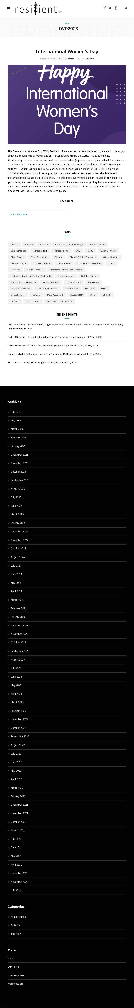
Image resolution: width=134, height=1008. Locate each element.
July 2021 (16, 839)
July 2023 (16, 668)
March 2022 (17, 787)
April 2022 (16, 779)
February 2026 (19, 437)
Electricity (15, 269)
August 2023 (18, 659)
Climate (58, 257)
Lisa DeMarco (71, 288)
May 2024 (16, 582)
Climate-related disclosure (83, 257)
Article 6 (29, 244)
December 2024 (19, 531)
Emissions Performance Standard (66, 269)
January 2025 (18, 523)
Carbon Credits (97, 244)
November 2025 (19, 463)
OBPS (104, 288)
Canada (44, 244)
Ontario (36, 295)
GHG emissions (88, 276)
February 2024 (19, 608)
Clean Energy (17, 257)
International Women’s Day (67, 51)
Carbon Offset (40, 250)
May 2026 (16, 420)
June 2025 (16, 505)
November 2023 (19, 634)
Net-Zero (89, 288)
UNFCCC (15, 301)
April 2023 (16, 693)
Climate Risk (64, 263)
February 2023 (19, 711)
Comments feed (16, 975)
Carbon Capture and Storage (69, 244)
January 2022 (18, 796)
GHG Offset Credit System (23, 282)
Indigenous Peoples (20, 288)
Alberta (14, 244)
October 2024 (18, 548)
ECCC (111, 263)
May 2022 (16, 770)
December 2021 (19, 804)
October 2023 (18, 642)
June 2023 (16, 676)
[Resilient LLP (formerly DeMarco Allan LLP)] (38, 8)
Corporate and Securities (89, 263)
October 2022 (18, 728)
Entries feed (14, 966)
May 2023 (16, 685)
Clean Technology (39, 257)
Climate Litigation (42, 263)
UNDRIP (106, 295)
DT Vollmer (87, 58)
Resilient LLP (76, 295)
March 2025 (17, 514)
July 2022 (16, 753)
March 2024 (17, 599)
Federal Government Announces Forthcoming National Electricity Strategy (46, 345)
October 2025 (18, 471)
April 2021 (16, 864)
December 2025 (19, 454)
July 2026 (16, 412)
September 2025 (20, 480)
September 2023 (20, 651)
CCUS (90, 250)
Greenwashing (74, 282)
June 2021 (16, 847)
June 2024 (16, 574)
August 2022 (18, 745)
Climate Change (110, 257)
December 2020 (19, 873)
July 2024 (16, 565)
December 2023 (19, 625)
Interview (16, 933)
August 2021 (18, 830)
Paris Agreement (55, 295)
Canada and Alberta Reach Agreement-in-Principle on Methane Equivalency (46, 354)
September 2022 (20, 736)
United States (33, 301)
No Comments (67, 58)
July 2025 (16, 497)
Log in (11, 958)
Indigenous (93, 282)
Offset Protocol (18, 295)
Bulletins (15, 925)
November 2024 (19, 540)
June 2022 (16, 762)
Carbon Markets (18, 250)
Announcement (19, 916)
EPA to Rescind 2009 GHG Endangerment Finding (33, 362)
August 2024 (18, 557)
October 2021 (18, 822)
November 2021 (19, 813)
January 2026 (18, 446)
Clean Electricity (108, 250)
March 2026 (17, 429)
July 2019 (16, 890)
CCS (78, 250)
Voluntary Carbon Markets (59, 301)
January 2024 (18, 617)
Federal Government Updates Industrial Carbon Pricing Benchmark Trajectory (48, 337)
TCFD (92, 295)
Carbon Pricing (61, 250)
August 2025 (18, 488)
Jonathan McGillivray (47, 288)
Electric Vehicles (35, 269)
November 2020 (19, 881)
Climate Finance (18, 263)
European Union (66, 276)
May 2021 (16, 856)
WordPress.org (15, 983)
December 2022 (19, 719)
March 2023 (17, 702)
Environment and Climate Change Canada (31, 276)
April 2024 (16, 591)
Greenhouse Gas (51, 282)
